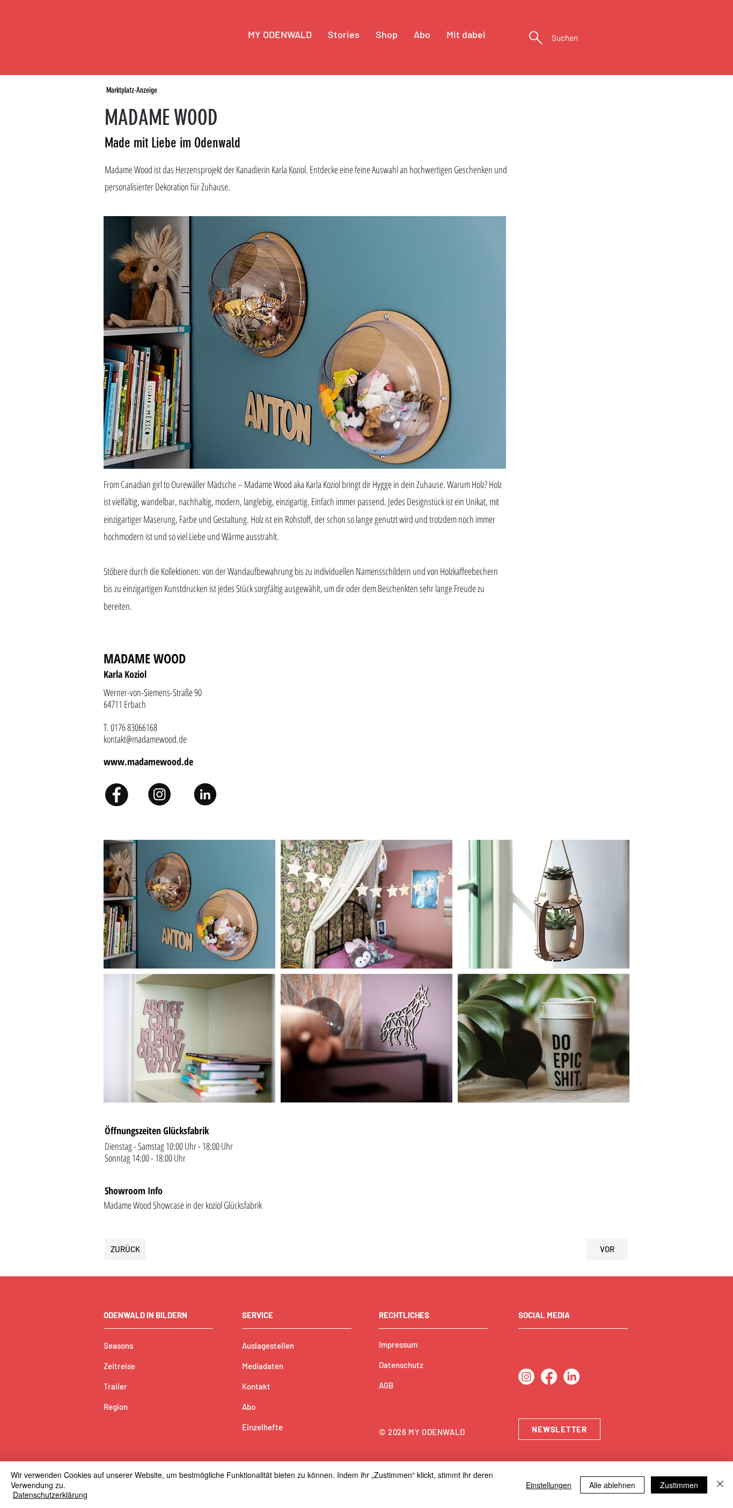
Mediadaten (262, 1366)
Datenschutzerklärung (50, 1494)
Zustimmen (679, 1485)
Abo (248, 1406)
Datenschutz (401, 1365)
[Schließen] (720, 1484)
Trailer (115, 1386)
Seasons (118, 1345)
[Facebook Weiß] (549, 1377)
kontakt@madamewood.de (145, 739)
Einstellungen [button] (548, 1485)
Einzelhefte (262, 1427)
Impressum (398, 1344)
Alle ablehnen (612, 1485)
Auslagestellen (268, 1345)
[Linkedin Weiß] (571, 1377)
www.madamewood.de (148, 761)
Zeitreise (119, 1366)
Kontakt (256, 1386)
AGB (386, 1385)
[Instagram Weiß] (526, 1377)
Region (116, 1406)
